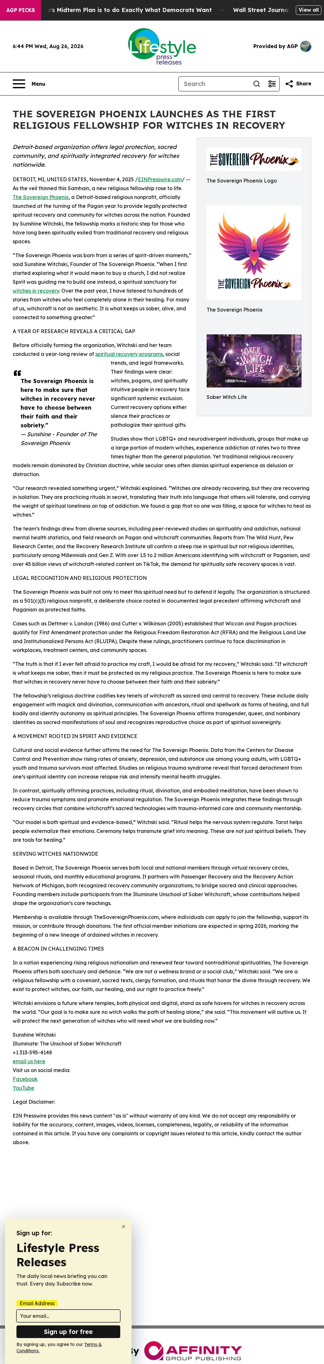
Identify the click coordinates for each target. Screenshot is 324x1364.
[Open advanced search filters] (271, 84)
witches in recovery (36, 291)
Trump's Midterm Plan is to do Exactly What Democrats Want (122, 10)
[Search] (256, 84)
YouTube (23, 1088)
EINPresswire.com (160, 179)
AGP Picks (20, 10)
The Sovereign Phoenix (41, 197)
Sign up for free (68, 1332)
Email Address (37, 1303)
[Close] (124, 1227)
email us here (29, 1061)
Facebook (25, 1079)
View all (309, 10)
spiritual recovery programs (129, 354)
